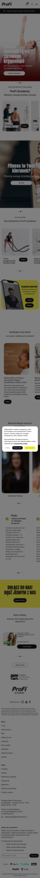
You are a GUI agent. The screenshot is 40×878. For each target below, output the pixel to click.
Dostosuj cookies (17, 447)
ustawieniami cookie (20, 443)
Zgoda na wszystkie (29, 447)
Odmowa (8, 447)
